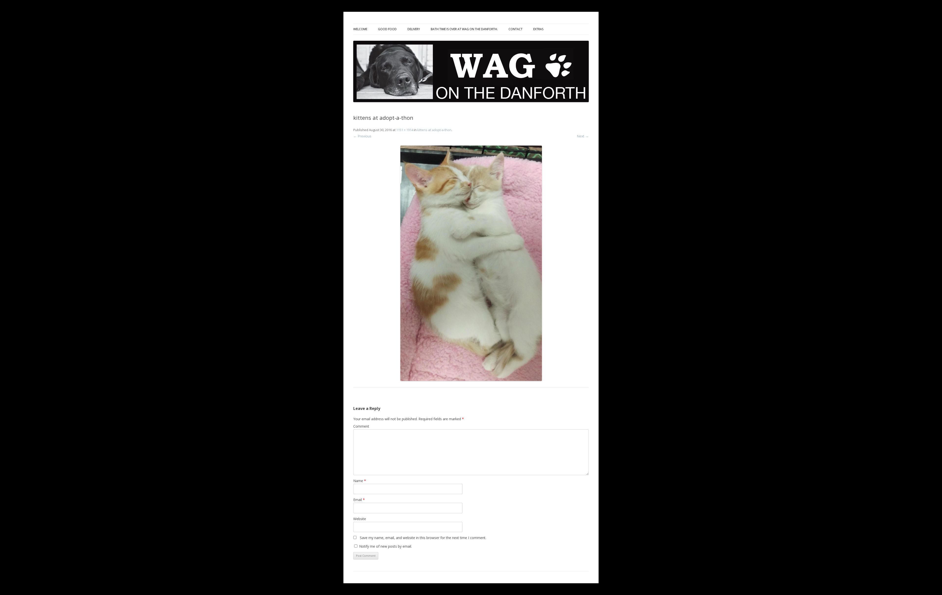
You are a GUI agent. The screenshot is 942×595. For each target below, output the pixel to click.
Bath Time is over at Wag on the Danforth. (464, 29)
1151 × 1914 (404, 130)
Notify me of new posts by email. (385, 546)
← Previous (362, 136)
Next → (583, 136)
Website (359, 518)
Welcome (360, 29)
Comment (361, 426)
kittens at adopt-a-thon (434, 130)
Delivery (413, 29)
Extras (538, 29)
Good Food (387, 29)
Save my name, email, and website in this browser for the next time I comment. (423, 537)
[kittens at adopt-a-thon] (471, 263)
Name (359, 480)
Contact (516, 29)
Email (359, 499)
